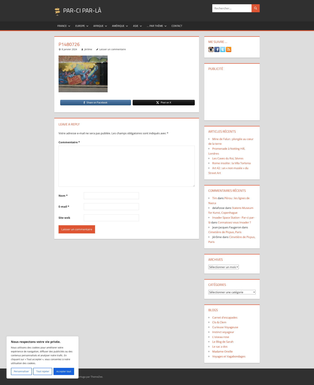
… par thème (155, 26)
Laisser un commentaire (112, 49)
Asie (135, 26)
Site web (64, 218)
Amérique (118, 26)
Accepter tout (63, 371)
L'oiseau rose (220, 337)
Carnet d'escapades (224, 317)
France (62, 26)
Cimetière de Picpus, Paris (224, 232)
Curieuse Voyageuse (225, 327)
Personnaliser (21, 371)
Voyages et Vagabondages (228, 356)
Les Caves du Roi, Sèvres (227, 158)
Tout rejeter (42, 371)
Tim (214, 198)
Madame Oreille (222, 351)
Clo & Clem (219, 322)
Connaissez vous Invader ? (234, 222)
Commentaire (69, 142)
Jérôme (88, 49)
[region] (42, 357)
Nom (63, 195)
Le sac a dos (219, 346)
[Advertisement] (231, 94)
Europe (80, 26)
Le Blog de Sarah (222, 342)
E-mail (64, 206)
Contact (177, 26)
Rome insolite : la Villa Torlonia (231, 163)
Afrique (98, 26)
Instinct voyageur (223, 332)
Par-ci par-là (82, 10)
